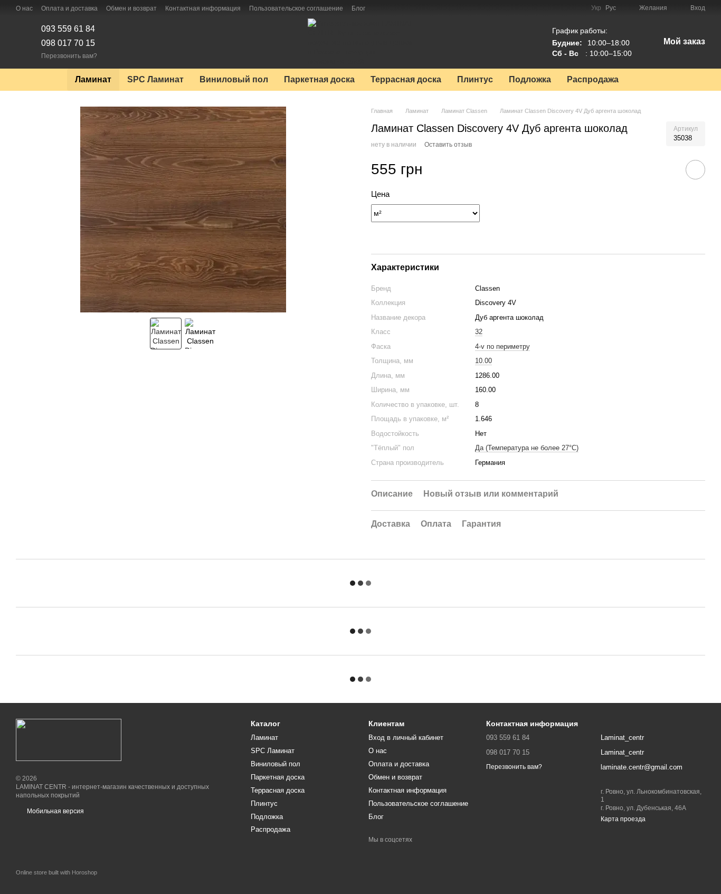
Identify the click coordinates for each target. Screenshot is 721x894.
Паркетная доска (319, 79)
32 (478, 332)
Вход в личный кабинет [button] (405, 737)
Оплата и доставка (69, 8)
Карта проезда (623, 819)
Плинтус (475, 79)
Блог (358, 8)
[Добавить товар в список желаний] (695, 169)
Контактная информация (203, 8)
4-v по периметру (502, 346)
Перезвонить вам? (69, 56)
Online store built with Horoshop (56, 872)
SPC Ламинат (155, 79)
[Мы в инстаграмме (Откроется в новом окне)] (392, 8)
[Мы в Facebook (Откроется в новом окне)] (380, 8)
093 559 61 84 (68, 28)
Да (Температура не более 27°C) (526, 448)
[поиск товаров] (645, 79)
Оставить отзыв (448, 144)
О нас (24, 8)
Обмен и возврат (131, 8)
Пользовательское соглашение (296, 8)
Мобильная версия (54, 811)
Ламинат (93, 79)
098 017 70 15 (68, 43)
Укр (596, 8)
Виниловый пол (234, 79)
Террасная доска (406, 79)
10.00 (483, 361)
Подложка (530, 79)
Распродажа (593, 79)
